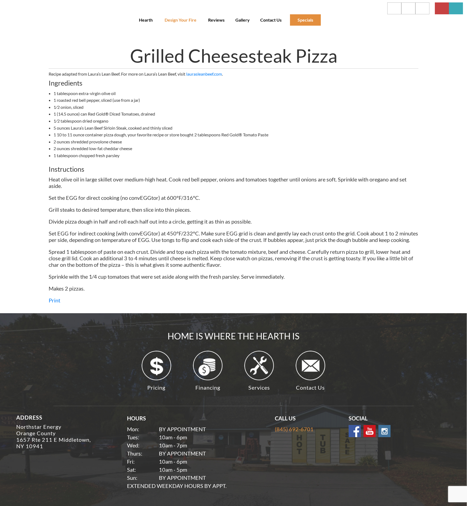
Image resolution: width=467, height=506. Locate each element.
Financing (207, 387)
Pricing (156, 387)
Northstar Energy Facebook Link (355, 431)
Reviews (216, 19)
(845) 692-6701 (294, 429)
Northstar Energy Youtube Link (369, 431)
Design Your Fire (180, 19)
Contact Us (271, 19)
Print (54, 300)
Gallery (242, 19)
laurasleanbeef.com (204, 73)
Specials (305, 19)
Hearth (146, 19)
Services (259, 387)
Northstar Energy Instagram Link (384, 431)
